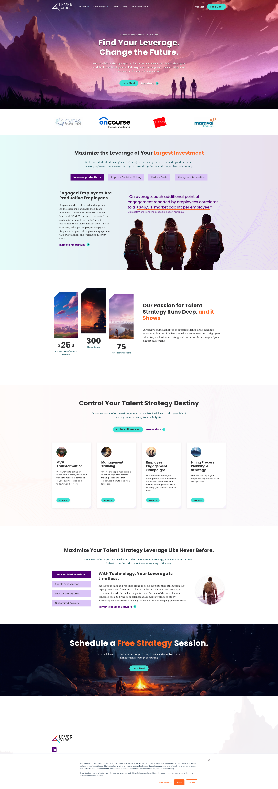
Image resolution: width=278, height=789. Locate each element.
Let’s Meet (139, 668)
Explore (63, 500)
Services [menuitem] (82, 6)
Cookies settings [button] (165, 782)
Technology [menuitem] (99, 6)
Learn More (147, 83)
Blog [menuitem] (125, 6)
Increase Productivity (72, 244)
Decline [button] (192, 782)
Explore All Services (128, 429)
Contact (199, 6)
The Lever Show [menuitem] (140, 6)
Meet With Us (153, 429)
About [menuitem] (115, 6)
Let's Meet (216, 6)
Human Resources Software (115, 606)
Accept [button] (179, 782)
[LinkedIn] (54, 749)
